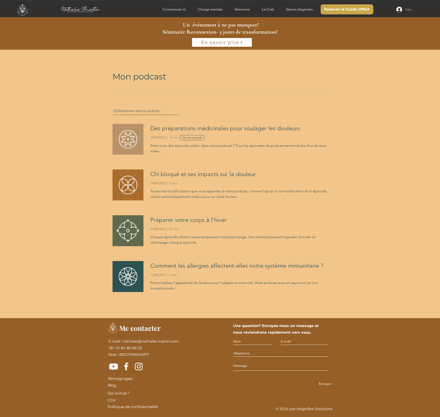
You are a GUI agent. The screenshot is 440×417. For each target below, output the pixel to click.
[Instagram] (139, 366)
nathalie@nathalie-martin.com (151, 341)
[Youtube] (113, 366)
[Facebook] (126, 366)
